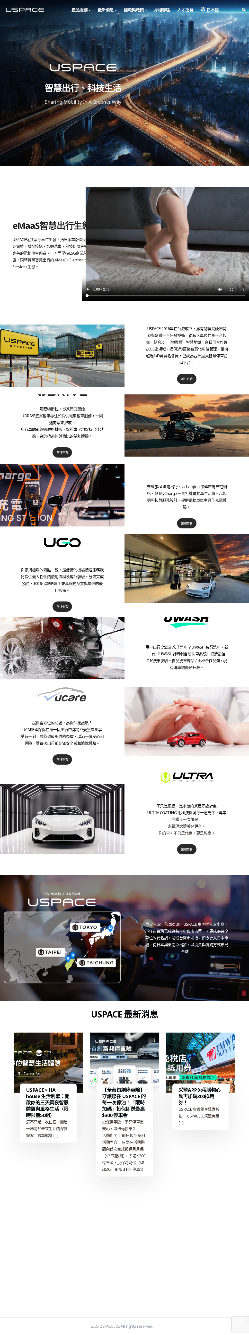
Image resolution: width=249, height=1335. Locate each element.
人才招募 (185, 10)
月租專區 (162, 10)
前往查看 (186, 379)
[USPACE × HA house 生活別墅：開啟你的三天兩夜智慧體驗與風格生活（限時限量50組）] (48, 1063)
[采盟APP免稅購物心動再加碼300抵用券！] (200, 1063)
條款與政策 (134, 10)
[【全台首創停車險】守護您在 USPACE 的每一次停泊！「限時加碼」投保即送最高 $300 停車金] (124, 1063)
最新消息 (106, 10)
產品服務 (79, 10)
